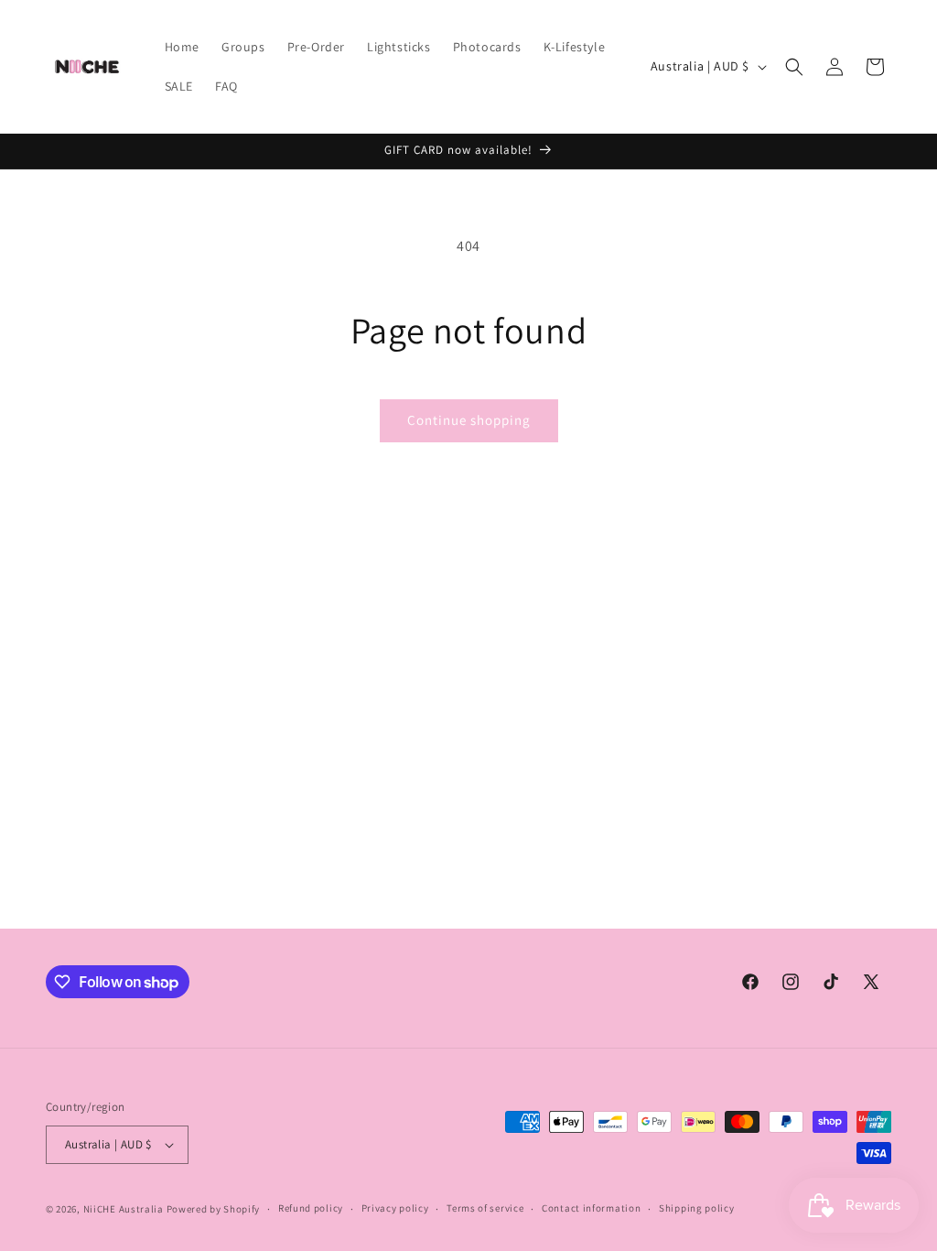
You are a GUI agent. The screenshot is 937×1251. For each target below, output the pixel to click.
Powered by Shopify (214, 1208)
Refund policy (310, 1208)
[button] (794, 67)
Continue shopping (469, 420)
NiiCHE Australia (123, 1208)
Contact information (591, 1208)
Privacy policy (395, 1208)
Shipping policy (697, 1208)
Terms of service (485, 1208)
